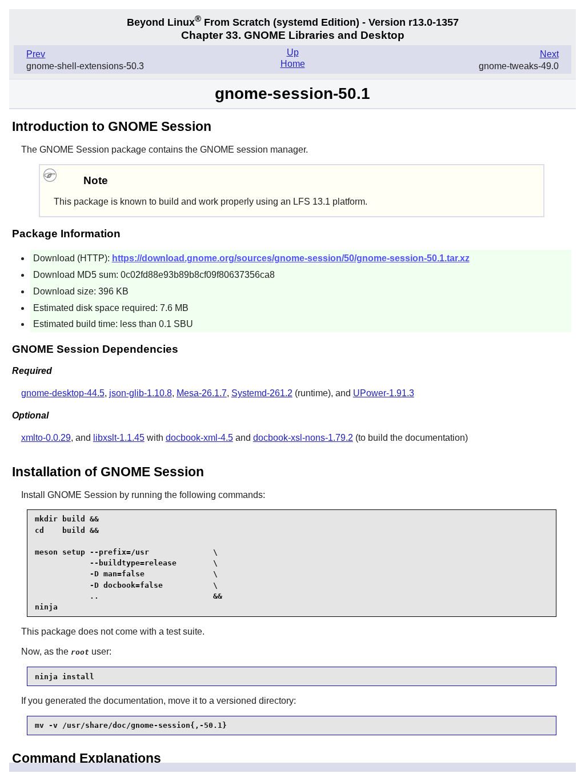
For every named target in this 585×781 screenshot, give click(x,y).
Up (293, 52)
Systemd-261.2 (261, 393)
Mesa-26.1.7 (202, 393)
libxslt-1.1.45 (119, 438)
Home (293, 64)
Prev (35, 54)
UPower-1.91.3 (383, 393)
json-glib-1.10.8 (140, 393)
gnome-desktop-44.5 (63, 393)
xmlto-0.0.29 (46, 438)
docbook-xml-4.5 (199, 438)
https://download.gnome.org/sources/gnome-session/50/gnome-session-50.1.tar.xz (291, 258)
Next (549, 54)
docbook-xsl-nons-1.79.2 (303, 438)
